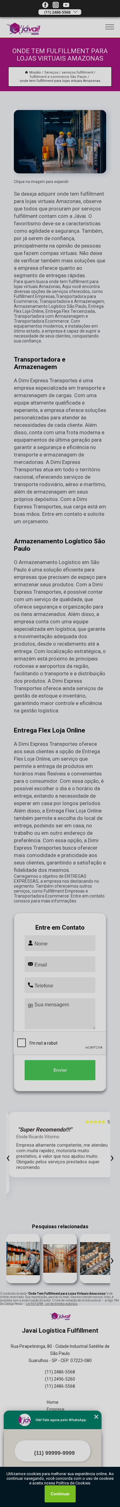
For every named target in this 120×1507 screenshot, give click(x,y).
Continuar (60, 1494)
